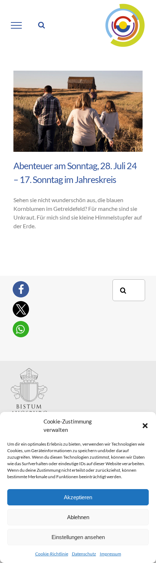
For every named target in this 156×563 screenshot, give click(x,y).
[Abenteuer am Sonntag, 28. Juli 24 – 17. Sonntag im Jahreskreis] (78, 111)
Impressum (110, 553)
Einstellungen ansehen (78, 537)
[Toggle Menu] (16, 25)
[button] (145, 425)
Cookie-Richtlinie (51, 553)
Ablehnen (78, 517)
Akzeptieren (78, 497)
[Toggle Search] (41, 25)
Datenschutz (84, 553)
